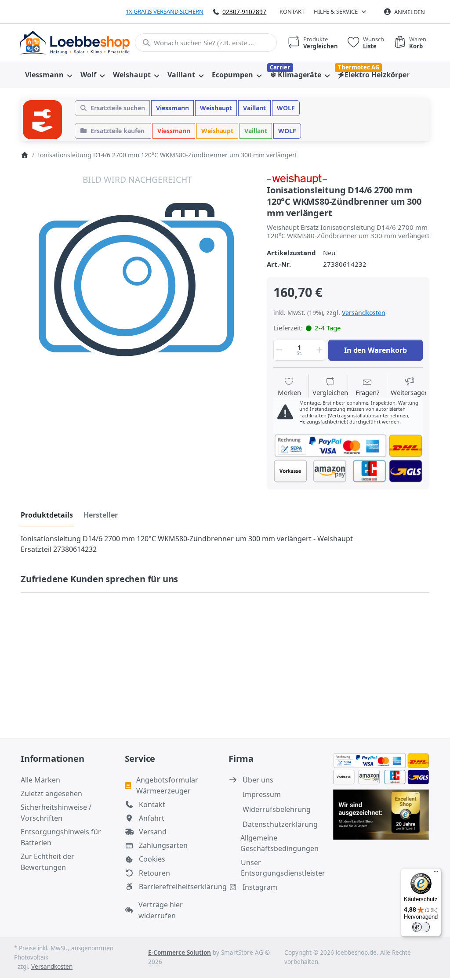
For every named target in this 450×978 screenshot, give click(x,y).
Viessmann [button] (172, 108)
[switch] (421, 927)
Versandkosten (363, 312)
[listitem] (137, 289)
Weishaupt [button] (216, 108)
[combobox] (206, 42)
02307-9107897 (244, 11)
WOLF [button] (286, 108)
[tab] (47, 514)
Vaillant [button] (254, 108)
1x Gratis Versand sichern (164, 11)
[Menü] (436, 873)
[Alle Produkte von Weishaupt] (297, 178)
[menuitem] (48, 75)
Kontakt (292, 11)
